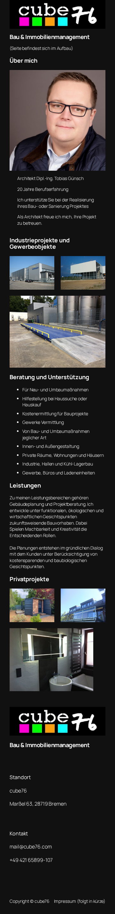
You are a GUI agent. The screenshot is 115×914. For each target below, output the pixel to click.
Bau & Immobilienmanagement (49, 37)
